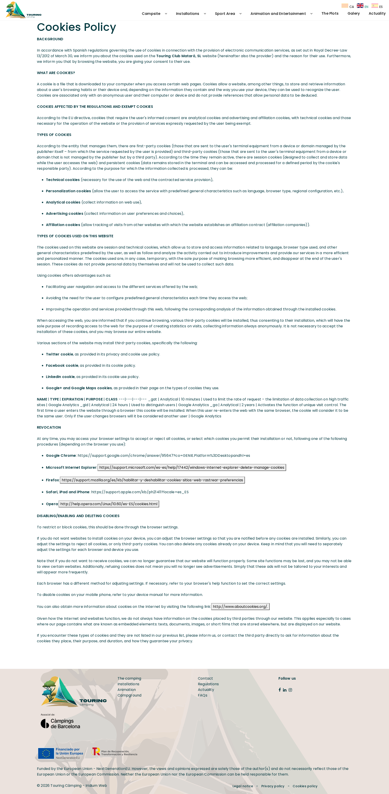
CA (351, 6)
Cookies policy (305, 786)
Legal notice (243, 786)
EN (366, 6)
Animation (127, 689)
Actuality (206, 689)
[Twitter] (284, 690)
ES (381, 6)
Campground (130, 695)
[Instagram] (290, 690)
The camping (129, 678)
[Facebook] (279, 690)
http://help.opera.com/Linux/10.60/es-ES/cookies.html (108, 504)
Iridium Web (96, 785)
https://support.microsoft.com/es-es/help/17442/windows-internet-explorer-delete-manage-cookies (191, 467)
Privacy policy (273, 786)
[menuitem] (154, 13)
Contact (205, 678)
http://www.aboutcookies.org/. (240, 606)
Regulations (208, 684)
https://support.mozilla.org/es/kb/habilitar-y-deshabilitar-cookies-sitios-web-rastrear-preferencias (152, 480)
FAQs (202, 695)
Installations (129, 684)
